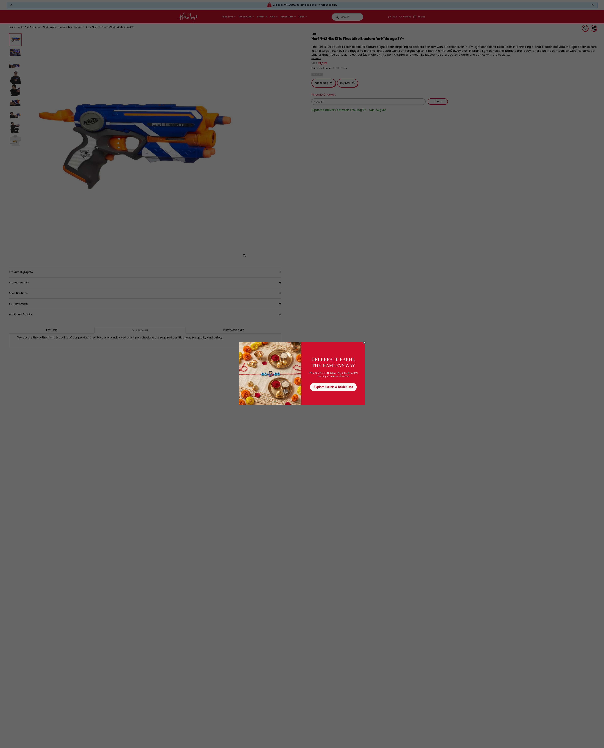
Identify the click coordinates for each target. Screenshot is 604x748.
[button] (364, 342)
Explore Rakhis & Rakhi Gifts (333, 387)
